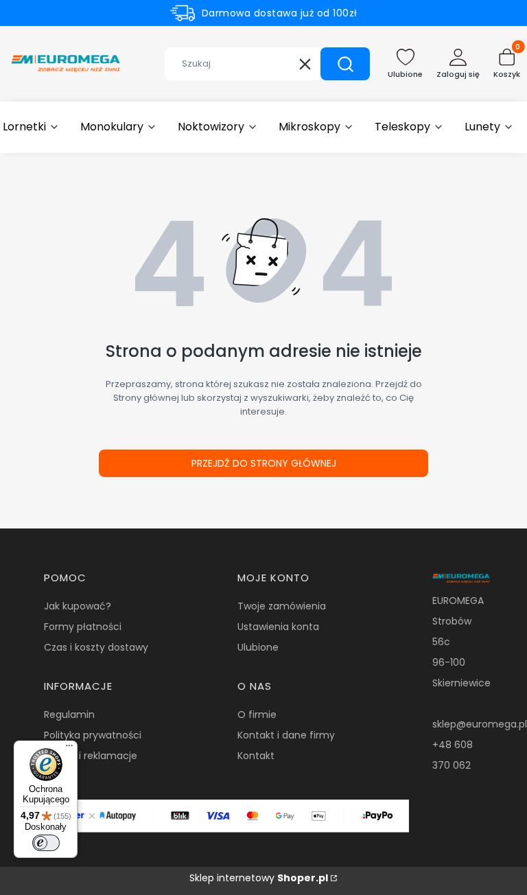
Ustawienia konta (278, 627)
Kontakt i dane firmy (286, 735)
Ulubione (258, 647)
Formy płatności (82, 627)
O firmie (257, 714)
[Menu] (69, 749)
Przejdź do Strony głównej (263, 463)
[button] (345, 63)
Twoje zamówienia (281, 606)
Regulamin (69, 714)
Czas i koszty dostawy (96, 647)
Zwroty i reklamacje (90, 756)
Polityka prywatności (92, 735)
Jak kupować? (77, 606)
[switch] (46, 843)
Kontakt (255, 756)
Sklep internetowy (258, 878)
